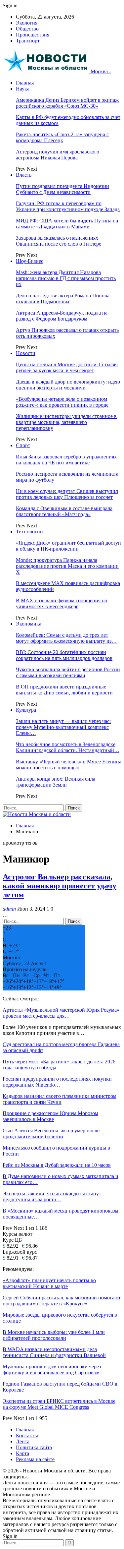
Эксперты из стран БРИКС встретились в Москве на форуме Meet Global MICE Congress (59, 1404)
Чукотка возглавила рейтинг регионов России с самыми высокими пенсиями (68, 672)
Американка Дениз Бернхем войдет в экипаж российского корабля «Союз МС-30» (67, 103)
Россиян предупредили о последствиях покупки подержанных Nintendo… (57, 1082)
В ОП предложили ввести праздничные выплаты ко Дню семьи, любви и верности (64, 689)
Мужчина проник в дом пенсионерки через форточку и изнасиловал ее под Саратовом (52, 1369)
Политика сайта (34, 1447)
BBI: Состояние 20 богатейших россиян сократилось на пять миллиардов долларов (64, 655)
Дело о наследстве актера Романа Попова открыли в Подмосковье (62, 298)
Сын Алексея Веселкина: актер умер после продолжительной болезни (51, 1133)
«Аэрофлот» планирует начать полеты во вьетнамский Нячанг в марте (49, 1283)
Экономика (28, 623)
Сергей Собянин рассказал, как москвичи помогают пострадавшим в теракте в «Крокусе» (62, 1300)
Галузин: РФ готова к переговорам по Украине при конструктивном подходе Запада (68, 206)
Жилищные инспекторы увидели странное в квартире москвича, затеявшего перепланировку (66, 422)
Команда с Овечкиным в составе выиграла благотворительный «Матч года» (64, 511)
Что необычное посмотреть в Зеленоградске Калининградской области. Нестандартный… (67, 747)
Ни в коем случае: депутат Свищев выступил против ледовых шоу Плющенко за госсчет (67, 494)
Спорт (23, 445)
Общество (27, 28)
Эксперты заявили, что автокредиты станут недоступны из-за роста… (52, 1196)
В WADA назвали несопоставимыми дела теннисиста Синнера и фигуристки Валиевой (54, 1352)
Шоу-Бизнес (29, 261)
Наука (22, 88)
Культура (26, 710)
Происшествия (32, 34)
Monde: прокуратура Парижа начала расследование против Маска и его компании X (67, 566)
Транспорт (28, 40)
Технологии (29, 531)
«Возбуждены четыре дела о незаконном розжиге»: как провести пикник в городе (62, 402)
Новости (25, 353)
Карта (22, 1453)
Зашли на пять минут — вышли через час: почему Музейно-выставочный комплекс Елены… (63, 727)
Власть (23, 175)
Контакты (27, 1435)
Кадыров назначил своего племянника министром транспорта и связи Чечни (59, 1099)
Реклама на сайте (35, 1459)
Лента (22, 1441)
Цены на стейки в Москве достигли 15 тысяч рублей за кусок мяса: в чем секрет (67, 367)
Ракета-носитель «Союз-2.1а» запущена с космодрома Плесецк (62, 137)
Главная (25, 83)
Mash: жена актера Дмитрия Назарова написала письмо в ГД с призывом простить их (66, 278)
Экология (26, 23)
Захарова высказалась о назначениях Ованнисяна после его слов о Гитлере (58, 241)
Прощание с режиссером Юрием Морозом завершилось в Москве (50, 1116)
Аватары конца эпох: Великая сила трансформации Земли (55, 782)
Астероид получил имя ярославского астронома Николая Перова (57, 154)
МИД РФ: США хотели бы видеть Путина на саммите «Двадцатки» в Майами (67, 223)
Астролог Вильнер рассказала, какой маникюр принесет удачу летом (59, 885)
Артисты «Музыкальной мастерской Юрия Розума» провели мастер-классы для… (61, 1013)
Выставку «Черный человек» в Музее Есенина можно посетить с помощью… (68, 764)
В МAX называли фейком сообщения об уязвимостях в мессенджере (61, 603)
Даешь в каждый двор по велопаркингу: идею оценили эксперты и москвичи (68, 384)
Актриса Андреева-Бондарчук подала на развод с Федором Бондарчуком (61, 316)
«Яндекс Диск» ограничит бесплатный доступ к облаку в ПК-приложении (68, 546)
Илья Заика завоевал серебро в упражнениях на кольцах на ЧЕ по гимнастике (66, 459)
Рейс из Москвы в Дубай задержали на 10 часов (57, 1165)
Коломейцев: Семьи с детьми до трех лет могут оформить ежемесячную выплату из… (66, 638)
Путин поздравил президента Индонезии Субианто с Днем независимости (62, 189)
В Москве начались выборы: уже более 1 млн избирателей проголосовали (54, 1335)
